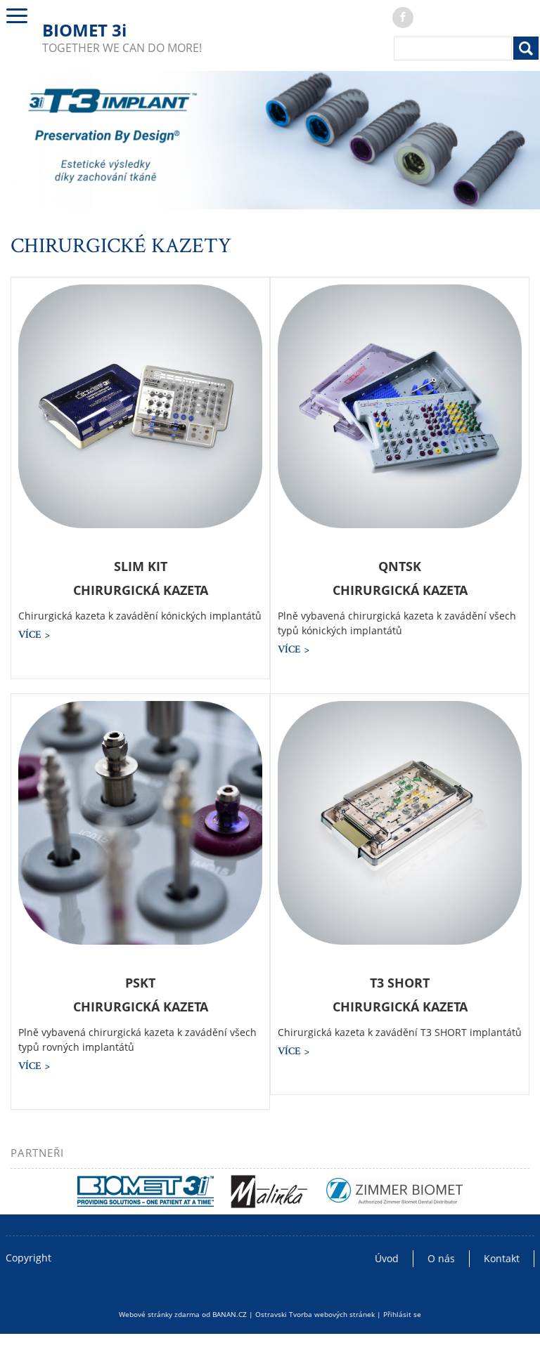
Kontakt (502, 1258)
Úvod (387, 1258)
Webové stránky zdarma (159, 1314)
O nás (441, 1258)
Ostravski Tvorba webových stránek (315, 1314)
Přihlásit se (402, 1314)
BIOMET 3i (84, 29)
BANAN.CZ (229, 1314)
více (29, 634)
